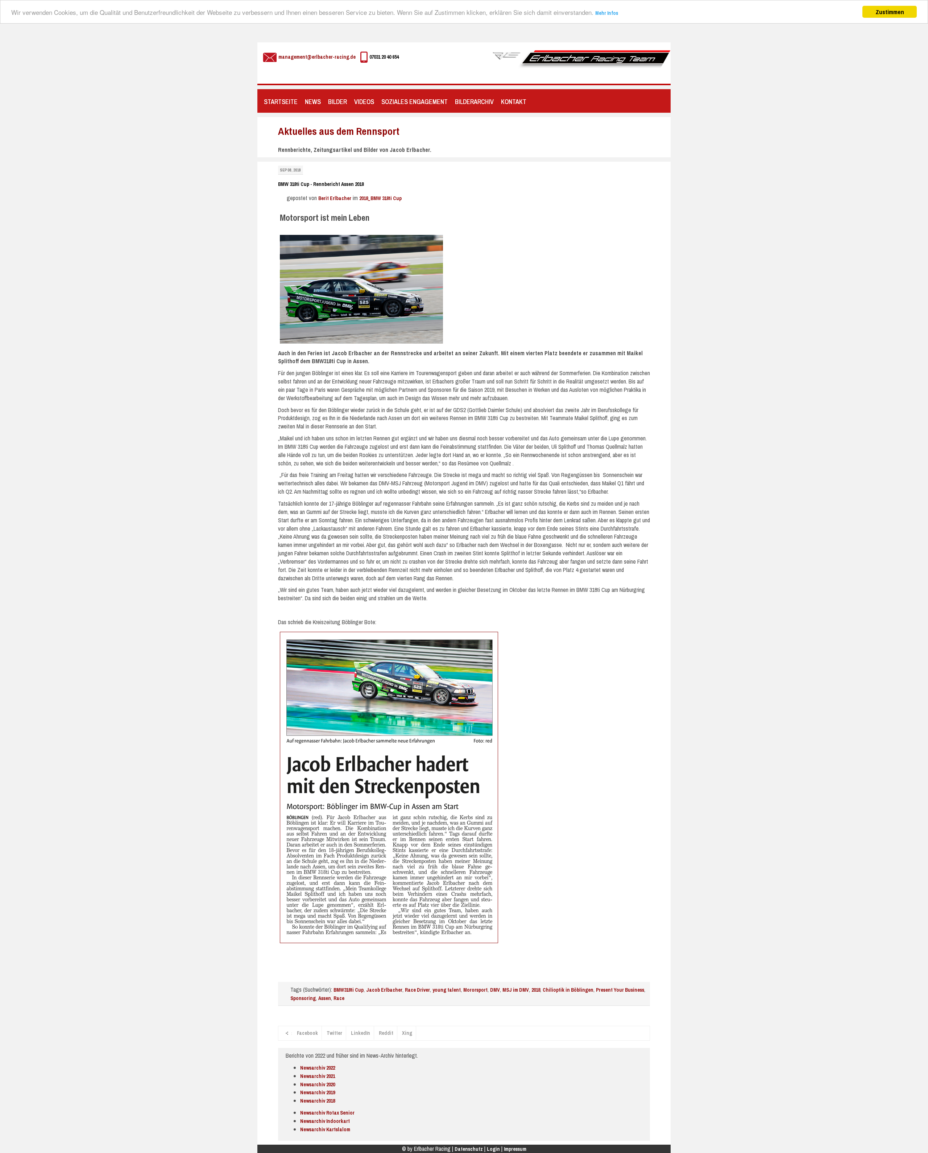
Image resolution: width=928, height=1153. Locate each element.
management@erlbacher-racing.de (317, 57)
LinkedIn (360, 1033)
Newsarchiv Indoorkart (325, 1121)
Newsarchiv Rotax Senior (327, 1113)
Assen (324, 998)
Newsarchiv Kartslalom (325, 1129)
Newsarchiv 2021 (317, 1076)
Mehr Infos (606, 13)
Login (493, 1149)
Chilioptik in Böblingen (568, 990)
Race (339, 998)
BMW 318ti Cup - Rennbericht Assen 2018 (321, 184)
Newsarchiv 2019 (317, 1092)
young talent (446, 990)
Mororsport (475, 990)
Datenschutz (469, 1149)
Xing (407, 1033)
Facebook (307, 1033)
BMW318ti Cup (349, 990)
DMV (495, 990)
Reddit (386, 1033)
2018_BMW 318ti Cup (380, 198)
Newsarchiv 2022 (317, 1068)
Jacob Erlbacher (384, 990)
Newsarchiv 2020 (317, 1084)
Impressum (515, 1149)
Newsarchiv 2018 (317, 1101)
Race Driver (417, 990)
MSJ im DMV (515, 990)
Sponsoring (303, 998)
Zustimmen (889, 12)
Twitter (334, 1033)
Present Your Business (620, 990)
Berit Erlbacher (334, 198)
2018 (535, 990)
